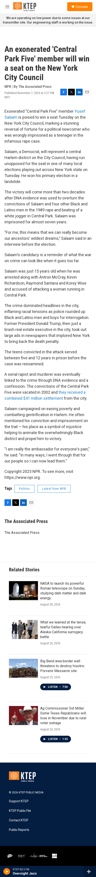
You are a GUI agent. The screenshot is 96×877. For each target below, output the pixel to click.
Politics (24, 488)
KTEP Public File (20, 810)
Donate (81, 7)
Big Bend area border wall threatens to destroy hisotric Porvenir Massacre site (62, 666)
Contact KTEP (18, 820)
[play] (7, 871)
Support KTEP (19, 801)
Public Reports (19, 830)
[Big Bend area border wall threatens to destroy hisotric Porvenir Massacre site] (23, 668)
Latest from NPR (54, 488)
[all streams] (90, 871)
